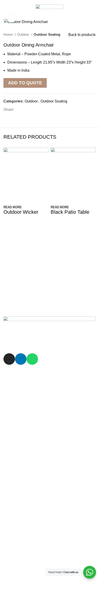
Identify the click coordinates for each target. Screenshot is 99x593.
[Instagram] (9, 359)
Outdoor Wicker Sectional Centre (22, 214)
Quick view (9, 198)
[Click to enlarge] (11, 17)
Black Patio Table (70, 212)
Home (8, 34)
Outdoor (23, 34)
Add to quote (25, 82)
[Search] (94, 9)
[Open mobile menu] (5, 9)
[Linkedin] (20, 359)
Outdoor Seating (47, 34)
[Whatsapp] (32, 359)
